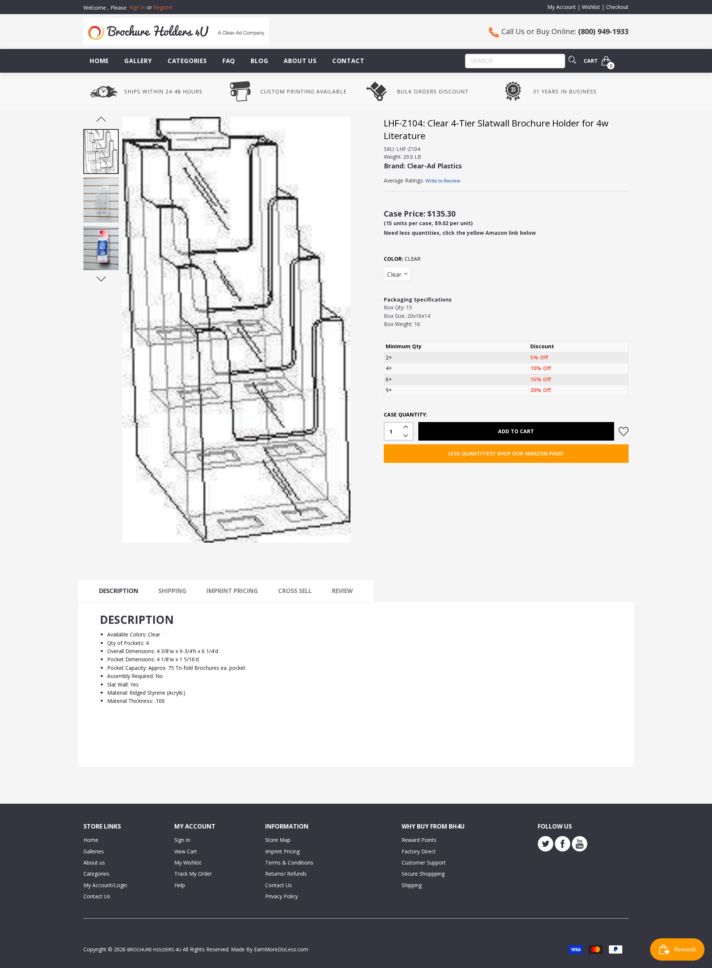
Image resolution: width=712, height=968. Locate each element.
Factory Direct (419, 851)
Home (99, 61)
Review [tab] (342, 591)
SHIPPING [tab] (172, 591)
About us (94, 862)
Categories (187, 61)
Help (179, 885)
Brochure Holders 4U (154, 949)
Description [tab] (118, 591)
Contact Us (96, 896)
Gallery (138, 61)
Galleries (93, 851)
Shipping (412, 885)
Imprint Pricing (282, 851)
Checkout (617, 6)
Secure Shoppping (423, 873)
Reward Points (419, 839)
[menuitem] (99, 61)
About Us (300, 61)
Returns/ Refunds (286, 873)
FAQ (228, 61)
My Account (561, 6)
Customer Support (424, 862)
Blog (259, 61)
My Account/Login (105, 885)
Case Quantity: (405, 414)
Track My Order (193, 873)
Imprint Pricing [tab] (232, 591)
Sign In (182, 839)
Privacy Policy (281, 896)
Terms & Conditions (289, 862)
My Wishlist (187, 862)
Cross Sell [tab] (295, 591)
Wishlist (591, 6)
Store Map (277, 839)
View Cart (185, 851)
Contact (348, 61)
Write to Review (442, 180)
